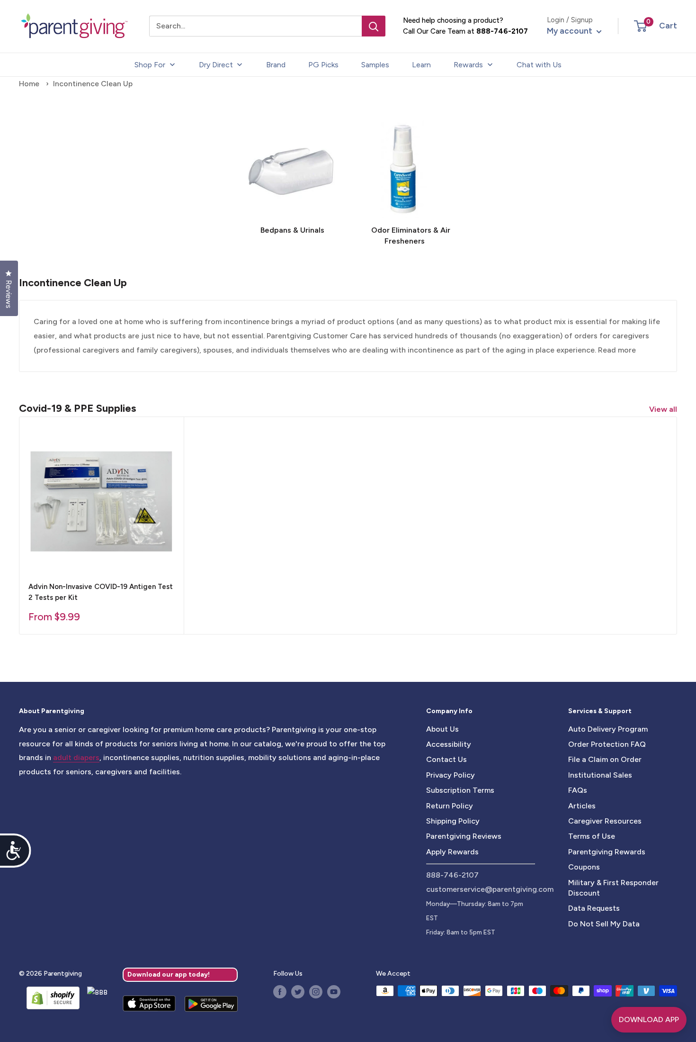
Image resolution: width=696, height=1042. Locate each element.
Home (29, 83)
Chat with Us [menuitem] (539, 64)
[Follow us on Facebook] (279, 991)
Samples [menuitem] (375, 64)
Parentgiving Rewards (606, 851)
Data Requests (594, 908)
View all (664, 409)
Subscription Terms (460, 790)
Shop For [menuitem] (149, 64)
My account (570, 31)
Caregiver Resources (605, 820)
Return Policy (449, 805)
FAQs (577, 790)
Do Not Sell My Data (604, 923)
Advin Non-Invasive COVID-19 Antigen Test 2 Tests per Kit (100, 592)
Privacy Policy (450, 774)
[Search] (373, 26)
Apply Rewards (452, 851)
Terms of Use (591, 836)
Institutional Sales (600, 774)
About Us (442, 729)
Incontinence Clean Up (93, 83)
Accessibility (448, 744)
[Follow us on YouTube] (333, 991)
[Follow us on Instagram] (315, 991)
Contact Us (446, 759)
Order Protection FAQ (607, 744)
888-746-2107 (502, 31)
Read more (617, 349)
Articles (582, 805)
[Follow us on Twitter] (297, 991)
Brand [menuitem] (276, 64)
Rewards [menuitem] (468, 64)
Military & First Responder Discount (613, 887)
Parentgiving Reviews (463, 836)
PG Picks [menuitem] (323, 64)
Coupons (584, 866)
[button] (640, 26)
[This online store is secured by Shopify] (49, 998)
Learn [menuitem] (421, 64)
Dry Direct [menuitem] (216, 64)
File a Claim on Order (605, 759)
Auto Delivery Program (608, 729)
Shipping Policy (453, 820)
